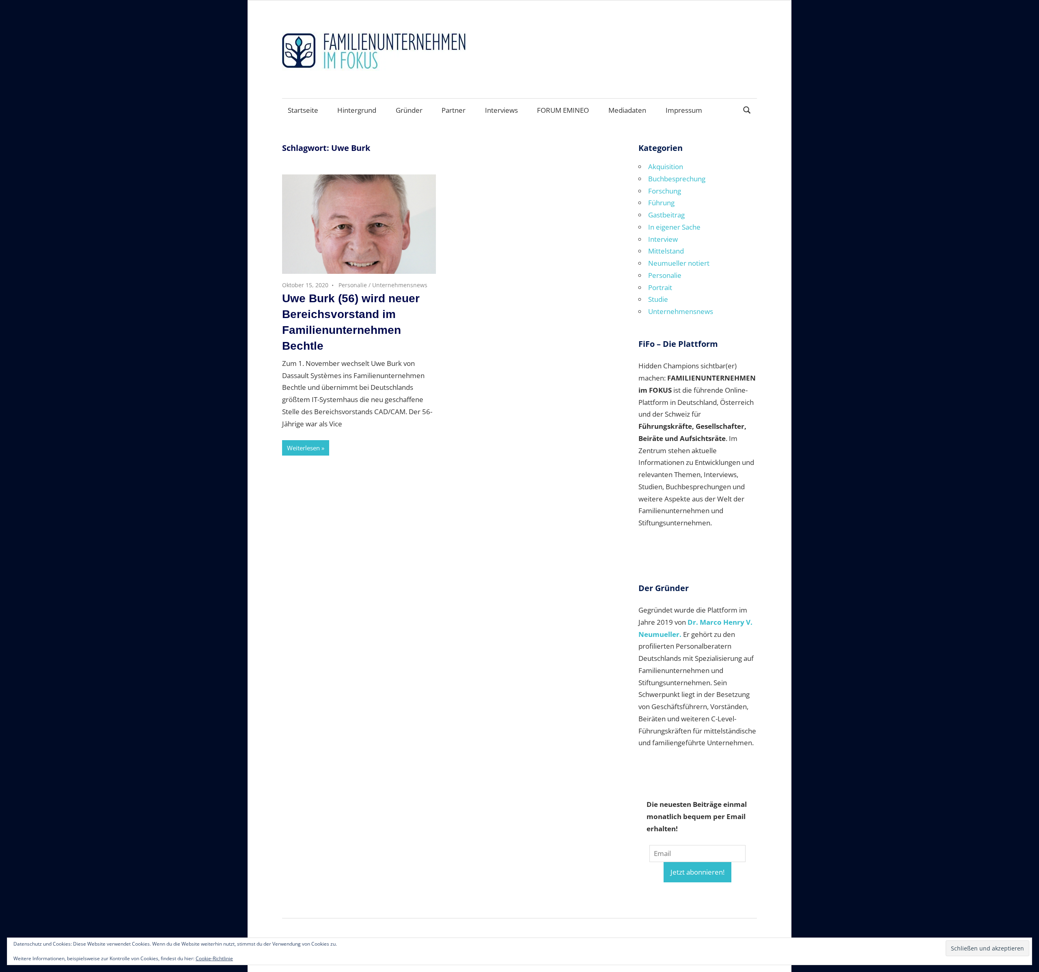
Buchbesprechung (676, 178)
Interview (663, 239)
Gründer (409, 110)
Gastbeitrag (666, 214)
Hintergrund (356, 110)
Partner (454, 110)
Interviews (501, 110)
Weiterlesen (303, 448)
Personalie (352, 285)
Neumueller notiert (678, 263)
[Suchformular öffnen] (747, 109)
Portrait (660, 287)
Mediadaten (627, 110)
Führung (661, 202)
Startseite (303, 110)
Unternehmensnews (399, 285)
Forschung (664, 191)
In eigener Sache (674, 227)
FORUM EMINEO (563, 110)
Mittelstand (666, 251)
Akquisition (665, 166)
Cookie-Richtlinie (214, 958)
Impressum (684, 110)
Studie (658, 299)
